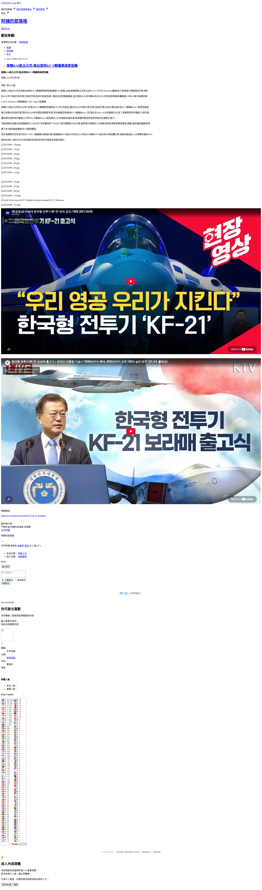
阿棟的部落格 (14, 21)
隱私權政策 (146, 852)
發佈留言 (5, 583)
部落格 (10, 51)
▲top (3, 561)
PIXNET (111, 852)
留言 (27, 546)
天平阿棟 (5, 530)
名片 (9, 54)
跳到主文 (5, 29)
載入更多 (5, 567)
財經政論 (23, 42)
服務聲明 (156, 852)
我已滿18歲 (6, 885)
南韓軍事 (22, 556)
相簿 (9, 47)
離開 (15, 885)
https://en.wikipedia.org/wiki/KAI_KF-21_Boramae (23, 515)
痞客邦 (20, 546)
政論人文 (22, 553)
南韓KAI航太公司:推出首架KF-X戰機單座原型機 (42, 65)
